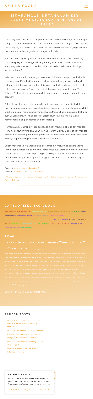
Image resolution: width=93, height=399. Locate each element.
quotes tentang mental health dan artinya (22, 277)
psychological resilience (44, 223)
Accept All (44, 390)
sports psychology (10, 281)
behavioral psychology (75, 219)
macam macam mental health (12, 211)
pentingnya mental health (34, 269)
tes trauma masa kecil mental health (59, 281)
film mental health (77, 211)
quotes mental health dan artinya (61, 223)
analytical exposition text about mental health (59, 211)
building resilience (36, 171)
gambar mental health (22, 261)
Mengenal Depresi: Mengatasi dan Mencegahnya (26, 177)
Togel (16, 292)
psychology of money (26, 211)
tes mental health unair (27, 227)
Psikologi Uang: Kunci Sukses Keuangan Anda (25, 331)
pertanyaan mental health (70, 269)
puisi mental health (41, 273)
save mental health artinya (43, 277)
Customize (15, 390)
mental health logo (59, 265)
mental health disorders (20, 265)
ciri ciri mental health (77, 223)
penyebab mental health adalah (23, 215)
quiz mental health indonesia (56, 273)
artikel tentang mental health (12, 227)
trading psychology (19, 285)
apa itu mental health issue (61, 219)
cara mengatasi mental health (39, 211)
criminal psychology (79, 257)
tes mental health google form (25, 281)
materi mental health (55, 261)
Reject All (29, 390)
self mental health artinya (29, 223)
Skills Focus (21, 6)
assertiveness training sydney (57, 215)
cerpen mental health (53, 257)
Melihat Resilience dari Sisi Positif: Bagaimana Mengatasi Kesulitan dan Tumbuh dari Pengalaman (25, 323)
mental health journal (47, 265)
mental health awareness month (71, 261)
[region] (29, 382)
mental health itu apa (16, 223)
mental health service (72, 265)
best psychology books (54, 253)
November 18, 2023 (36, 168)
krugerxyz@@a (19, 168)
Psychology (17, 171)
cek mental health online (39, 257)
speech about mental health (75, 277)
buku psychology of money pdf (40, 215)
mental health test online (19, 269)
